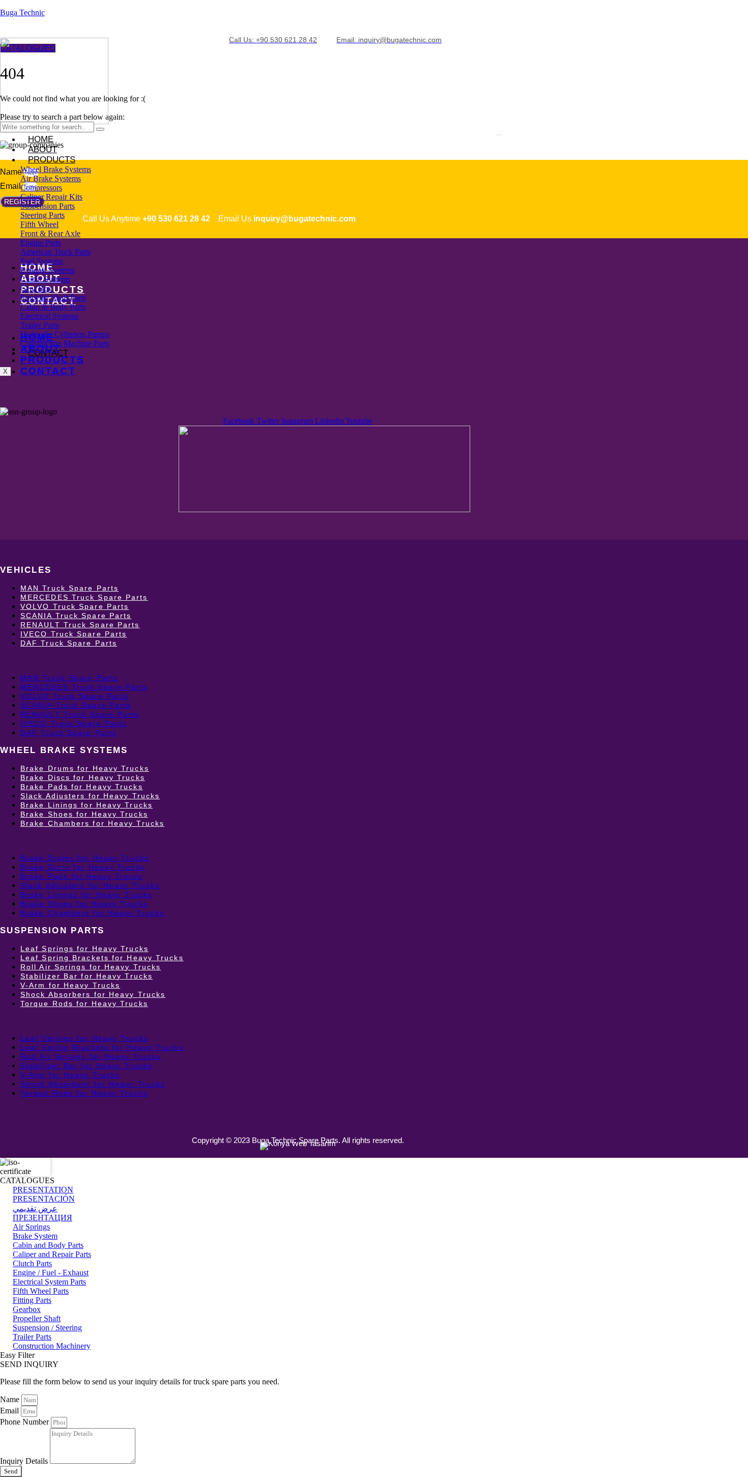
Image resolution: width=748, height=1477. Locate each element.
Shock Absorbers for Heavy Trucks (92, 994)
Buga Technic (22, 12)
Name (12, 172)
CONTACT (48, 371)
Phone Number (25, 1421)
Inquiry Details (25, 1461)
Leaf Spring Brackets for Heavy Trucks (102, 958)
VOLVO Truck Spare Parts (74, 606)
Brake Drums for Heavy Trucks (84, 768)
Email (11, 186)
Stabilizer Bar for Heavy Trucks (86, 976)
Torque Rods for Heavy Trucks (84, 1003)
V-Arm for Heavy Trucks (70, 985)
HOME (40, 139)
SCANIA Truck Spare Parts (75, 615)
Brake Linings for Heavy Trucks (86, 805)
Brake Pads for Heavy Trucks (81, 787)
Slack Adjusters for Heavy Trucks (90, 796)
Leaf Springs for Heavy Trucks (84, 948)
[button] (297, 660)
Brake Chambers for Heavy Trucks (92, 823)
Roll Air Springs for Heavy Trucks (90, 967)
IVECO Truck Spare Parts (73, 634)
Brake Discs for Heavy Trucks (82, 777)
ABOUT (40, 348)
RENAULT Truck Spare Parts (80, 625)
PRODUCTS (51, 159)
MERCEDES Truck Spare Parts (84, 597)
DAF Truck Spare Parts (68, 643)
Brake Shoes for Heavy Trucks (84, 814)
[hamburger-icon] (499, 134)
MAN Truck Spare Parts (69, 588)
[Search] (100, 129)
